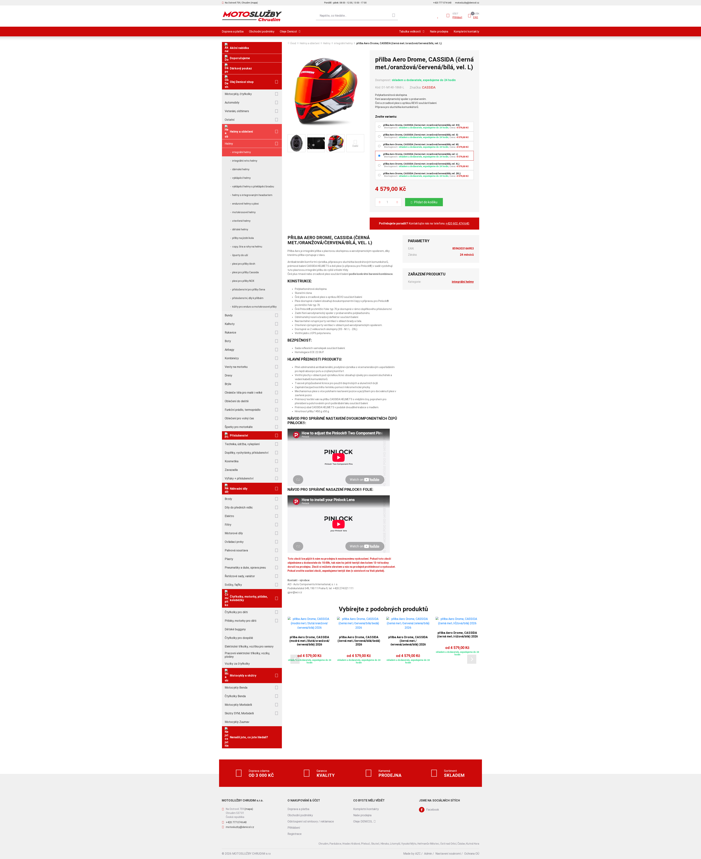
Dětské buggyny (235, 629)
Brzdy (228, 499)
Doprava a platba (233, 31)
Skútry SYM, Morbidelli (239, 713)
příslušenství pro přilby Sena (248, 289)
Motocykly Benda (236, 687)
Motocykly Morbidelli (238, 704)
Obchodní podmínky (261, 31)
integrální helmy (241, 152)
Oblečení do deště (237, 401)
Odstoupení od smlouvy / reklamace (311, 821)
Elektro (229, 516)
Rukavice (230, 332)
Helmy (229, 143)
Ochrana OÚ (471, 853)
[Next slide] (471, 659)
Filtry (228, 524)
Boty (228, 341)
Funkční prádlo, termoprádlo (243, 410)
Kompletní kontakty (466, 31)
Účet (455, 13)
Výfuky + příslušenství (239, 478)
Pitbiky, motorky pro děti (240, 620)
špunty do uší (240, 255)
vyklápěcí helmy (241, 177)
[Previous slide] (295, 659)
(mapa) (248, 808)
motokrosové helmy (244, 212)
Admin (428, 853)
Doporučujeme (240, 58)
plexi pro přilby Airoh (243, 263)
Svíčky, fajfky (233, 584)
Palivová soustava (236, 550)
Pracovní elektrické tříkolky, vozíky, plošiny (247, 655)
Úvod (293, 43)
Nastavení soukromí (448, 853)
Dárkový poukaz (241, 68)
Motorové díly (234, 533)
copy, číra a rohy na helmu (247, 246)
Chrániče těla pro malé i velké (243, 392)
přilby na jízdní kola (243, 238)
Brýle (228, 384)
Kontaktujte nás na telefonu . (424, 223)
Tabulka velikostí (410, 31)
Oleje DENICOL (363, 821)
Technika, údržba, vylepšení (242, 444)
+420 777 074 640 (442, 2)
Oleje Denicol (288, 31)
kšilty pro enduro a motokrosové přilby (254, 306)
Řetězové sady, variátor (240, 576)
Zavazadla (231, 470)
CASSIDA (429, 87)
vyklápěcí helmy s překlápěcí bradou (253, 186)
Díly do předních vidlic (239, 507)
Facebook (432, 809)
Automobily (232, 102)
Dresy (228, 375)
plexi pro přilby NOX (243, 280)
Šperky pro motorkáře (239, 427)
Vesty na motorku (236, 367)
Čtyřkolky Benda (235, 696)
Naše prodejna (439, 31)
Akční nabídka (239, 48)
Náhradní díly (238, 488)
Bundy (229, 315)
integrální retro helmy (244, 160)
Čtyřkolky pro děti (236, 612)
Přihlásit (457, 17)
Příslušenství (239, 435)
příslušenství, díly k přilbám (247, 298)
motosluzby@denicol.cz (467, 2)
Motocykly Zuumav (237, 722)
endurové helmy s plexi (245, 203)
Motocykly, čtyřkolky (238, 94)
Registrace (295, 834)
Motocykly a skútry (243, 675)
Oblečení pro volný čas (239, 418)
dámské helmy (240, 169)
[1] (393, 15)
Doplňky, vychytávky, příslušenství (246, 452)
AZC (418, 853)
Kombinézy (232, 358)
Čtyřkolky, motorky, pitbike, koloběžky (249, 598)
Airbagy (229, 349)
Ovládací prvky (234, 542)
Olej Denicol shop (242, 82)
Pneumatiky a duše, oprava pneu (245, 567)
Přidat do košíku (425, 202)
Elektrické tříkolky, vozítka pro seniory (249, 646)
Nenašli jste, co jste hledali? (249, 737)
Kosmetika (231, 461)
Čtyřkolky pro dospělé (239, 638)
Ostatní (229, 119)
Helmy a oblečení (241, 131)
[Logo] (252, 15)
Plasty (229, 559)
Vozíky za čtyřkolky (237, 663)
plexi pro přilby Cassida (245, 272)
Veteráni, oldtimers (237, 111)
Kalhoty (230, 324)
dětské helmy (240, 229)
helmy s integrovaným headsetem (252, 195)
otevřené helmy (241, 220)
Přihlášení (294, 827)
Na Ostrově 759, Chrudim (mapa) (241, 2)
